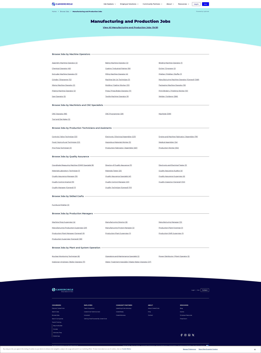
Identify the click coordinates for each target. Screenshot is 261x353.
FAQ (149, 311)
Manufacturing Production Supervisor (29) (69, 228)
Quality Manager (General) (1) (64, 188)
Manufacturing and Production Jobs (87, 11)
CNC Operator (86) (59, 114)
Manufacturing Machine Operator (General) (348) (179, 80)
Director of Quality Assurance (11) (118, 165)
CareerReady (120, 311)
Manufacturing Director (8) (116, 222)
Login (193, 290)
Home (54, 11)
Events (182, 311)
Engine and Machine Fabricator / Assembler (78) (178, 137)
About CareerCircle (153, 308)
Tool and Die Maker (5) (61, 119)
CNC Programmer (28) (114, 114)
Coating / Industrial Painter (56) (118, 68)
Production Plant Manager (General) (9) (68, 233)
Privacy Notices (135, 345)
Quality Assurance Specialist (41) (118, 176)
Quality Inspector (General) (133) (172, 182)
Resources (182, 4)
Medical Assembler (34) (168, 142)
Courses (55, 329)
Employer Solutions (128, 4)
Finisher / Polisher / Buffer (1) (170, 74)
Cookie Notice (173, 345)
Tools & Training (56, 322)
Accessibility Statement (148, 345)
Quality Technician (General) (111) (118, 188)
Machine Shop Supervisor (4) (63, 222)
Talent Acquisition (89, 308)
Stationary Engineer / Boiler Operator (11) (68, 262)
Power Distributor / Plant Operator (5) (174, 256)
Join (198, 290)
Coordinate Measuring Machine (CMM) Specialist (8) (73, 165)
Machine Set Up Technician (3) (117, 80)
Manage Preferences (162, 345)
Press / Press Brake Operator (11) (118, 91)
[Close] (255, 349)
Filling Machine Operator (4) (116, 74)
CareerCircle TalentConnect (92, 311)
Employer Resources (186, 315)
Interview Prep (57, 332)
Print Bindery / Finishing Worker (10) (173, 91)
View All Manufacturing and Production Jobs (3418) (130, 27)
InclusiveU (87, 315)
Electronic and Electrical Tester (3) (173, 165)
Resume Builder (57, 325)
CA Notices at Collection (185, 345)
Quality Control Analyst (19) (63, 182)
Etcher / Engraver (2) (167, 68)
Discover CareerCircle (58, 308)
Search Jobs (55, 311)
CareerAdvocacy (121, 315)
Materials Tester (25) (113, 171)
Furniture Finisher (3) (60, 205)
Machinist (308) (165, 114)
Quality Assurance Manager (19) (65, 176)
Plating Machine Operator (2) (64, 91)
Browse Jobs (64, 11)
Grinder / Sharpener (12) (62, 80)
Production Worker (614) (169, 148)
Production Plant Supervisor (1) (118, 233)
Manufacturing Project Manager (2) (119, 228)
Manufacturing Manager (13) (170, 222)
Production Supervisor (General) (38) (67, 239)
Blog (181, 308)
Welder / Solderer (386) (168, 96)
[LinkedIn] (189, 335)
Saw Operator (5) (59, 96)
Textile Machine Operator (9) (117, 96)
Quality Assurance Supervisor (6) (172, 176)
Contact (204, 290)
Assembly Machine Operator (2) (65, 63)
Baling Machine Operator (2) (116, 63)
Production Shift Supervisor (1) (171, 233)
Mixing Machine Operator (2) (63, 85)
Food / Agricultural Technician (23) (66, 142)
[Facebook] (181, 335)
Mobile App (56, 336)
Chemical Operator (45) (61, 68)
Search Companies (57, 318)
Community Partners (151, 4)
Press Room (183, 318)
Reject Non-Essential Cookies (208, 349)
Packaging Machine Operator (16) (172, 85)
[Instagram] (185, 335)
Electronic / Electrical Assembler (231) (120, 137)
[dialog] (130, 349)
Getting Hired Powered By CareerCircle (95, 318)
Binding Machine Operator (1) (170, 63)
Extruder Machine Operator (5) (64, 74)
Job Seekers (109, 4)
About (169, 4)
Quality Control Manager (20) (117, 182)
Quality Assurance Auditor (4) (171, 171)
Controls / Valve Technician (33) (64, 137)
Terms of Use (126, 345)
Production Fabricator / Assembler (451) (121, 148)
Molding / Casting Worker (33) (117, 85)
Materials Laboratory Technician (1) (66, 171)
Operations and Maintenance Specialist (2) (122, 256)
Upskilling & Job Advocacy (123, 308)
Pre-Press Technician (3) (62, 148)
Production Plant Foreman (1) (171, 228)
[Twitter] (193, 335)
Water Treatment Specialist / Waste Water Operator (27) (128, 262)
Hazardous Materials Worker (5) (118, 142)
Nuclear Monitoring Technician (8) (66, 256)
